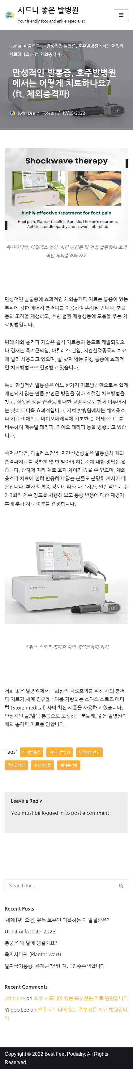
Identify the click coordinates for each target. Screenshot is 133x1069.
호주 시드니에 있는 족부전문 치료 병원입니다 (81, 998)
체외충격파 (68, 765)
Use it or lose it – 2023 (30, 931)
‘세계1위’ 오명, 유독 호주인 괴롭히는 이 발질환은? (57, 920)
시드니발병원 (59, 752)
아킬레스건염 (89, 752)
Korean (48, 113)
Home (15, 46)
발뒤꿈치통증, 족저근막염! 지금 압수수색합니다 (55, 966)
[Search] (121, 885)
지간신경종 (42, 765)
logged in (53, 812)
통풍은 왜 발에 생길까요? (31, 943)
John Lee (26, 113)
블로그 (34, 46)
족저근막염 (16, 765)
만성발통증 (31, 752)
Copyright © (18, 1054)
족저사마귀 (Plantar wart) (33, 954)
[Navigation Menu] (121, 15)
